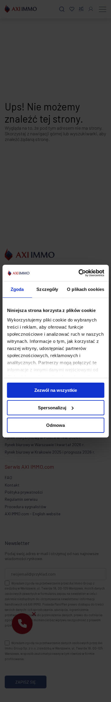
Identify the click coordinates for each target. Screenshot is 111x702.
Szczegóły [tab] (47, 289)
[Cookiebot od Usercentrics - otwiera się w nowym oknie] (79, 273)
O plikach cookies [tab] (85, 289)
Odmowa (55, 424)
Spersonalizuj (52, 407)
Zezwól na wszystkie (55, 390)
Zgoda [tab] (17, 289)
